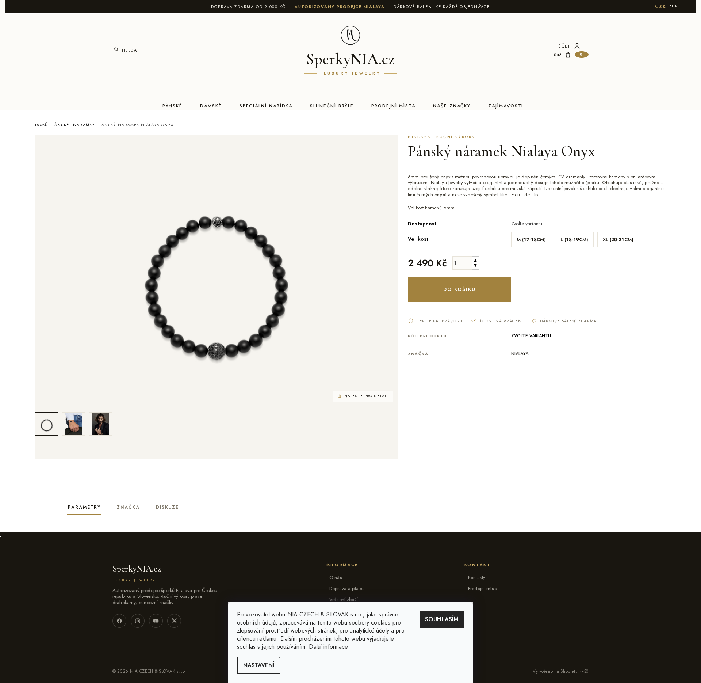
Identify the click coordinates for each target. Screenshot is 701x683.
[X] (174, 621)
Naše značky (452, 106)
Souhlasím (442, 619)
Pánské (172, 106)
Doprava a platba (347, 588)
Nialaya (519, 353)
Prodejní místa (393, 106)
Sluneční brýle (332, 106)
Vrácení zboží (343, 599)
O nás (335, 577)
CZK (660, 6)
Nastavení (258, 665)
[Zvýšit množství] (475, 259)
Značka (128, 507)
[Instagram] (138, 621)
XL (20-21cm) (618, 239)
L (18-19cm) (574, 239)
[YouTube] (156, 621)
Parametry (84, 507)
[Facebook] (119, 621)
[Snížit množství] (475, 266)
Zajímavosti (505, 106)
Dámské (211, 106)
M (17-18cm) (531, 239)
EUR (673, 6)
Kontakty (476, 577)
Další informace (328, 646)
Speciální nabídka (266, 106)
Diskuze (167, 507)
